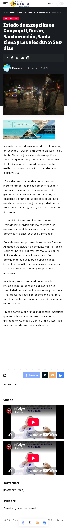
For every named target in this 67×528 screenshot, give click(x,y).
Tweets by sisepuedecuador (21, 508)
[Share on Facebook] (11, 58)
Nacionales (11, 18)
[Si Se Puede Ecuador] (19, 3)
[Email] (22, 58)
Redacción (17, 68)
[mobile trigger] (6, 3)
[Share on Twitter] (17, 58)
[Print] (27, 58)
